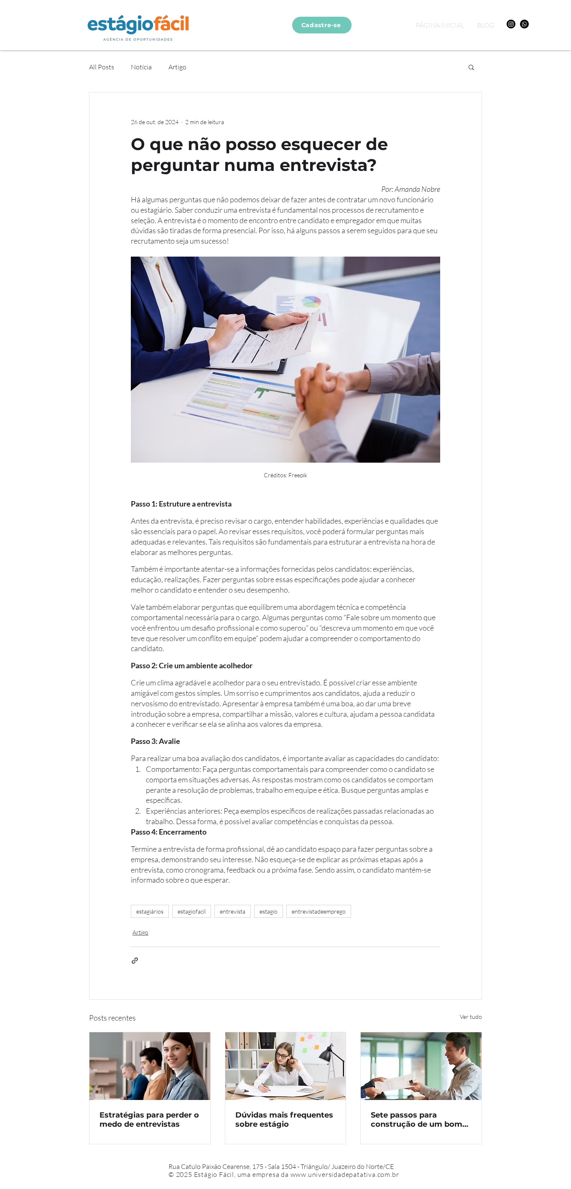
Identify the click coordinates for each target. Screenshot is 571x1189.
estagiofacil (192, 911)
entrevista (232, 911)
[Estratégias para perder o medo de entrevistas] (149, 1066)
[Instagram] (511, 24)
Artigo (177, 67)
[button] (471, 67)
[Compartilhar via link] (135, 961)
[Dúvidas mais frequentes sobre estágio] (285, 1066)
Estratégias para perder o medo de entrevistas (149, 1119)
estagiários (149, 911)
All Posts (101, 67)
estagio (269, 911)
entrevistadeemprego (319, 911)
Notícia (141, 67)
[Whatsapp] (524, 24)
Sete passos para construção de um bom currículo (416, 1119)
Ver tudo (471, 1016)
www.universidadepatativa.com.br (345, 1174)
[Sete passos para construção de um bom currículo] (421, 1066)
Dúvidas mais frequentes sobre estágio (284, 1119)
